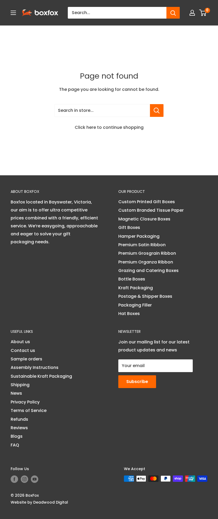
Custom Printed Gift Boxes (146, 202)
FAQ (15, 445)
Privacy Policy (25, 402)
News (16, 393)
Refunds (19, 419)
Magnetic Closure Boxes (144, 219)
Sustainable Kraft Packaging (41, 376)
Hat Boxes (129, 313)
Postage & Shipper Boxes (145, 296)
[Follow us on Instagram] (24, 479)
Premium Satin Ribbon (142, 245)
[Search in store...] (157, 110)
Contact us (23, 350)
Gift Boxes (129, 227)
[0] (203, 13)
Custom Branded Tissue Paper (151, 210)
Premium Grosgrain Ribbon (147, 253)
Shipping (20, 385)
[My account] (192, 13)
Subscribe (137, 381)
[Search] (173, 13)
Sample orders (26, 359)
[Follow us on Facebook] (14, 479)
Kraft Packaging (135, 288)
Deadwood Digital (50, 502)
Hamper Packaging (139, 236)
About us (20, 342)
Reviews (19, 428)
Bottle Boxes (131, 279)
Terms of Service (29, 410)
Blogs (17, 436)
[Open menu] (13, 13)
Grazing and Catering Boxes (148, 270)
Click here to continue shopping (109, 127)
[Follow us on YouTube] (34, 479)
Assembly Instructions (34, 367)
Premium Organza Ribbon (145, 262)
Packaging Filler (135, 305)
